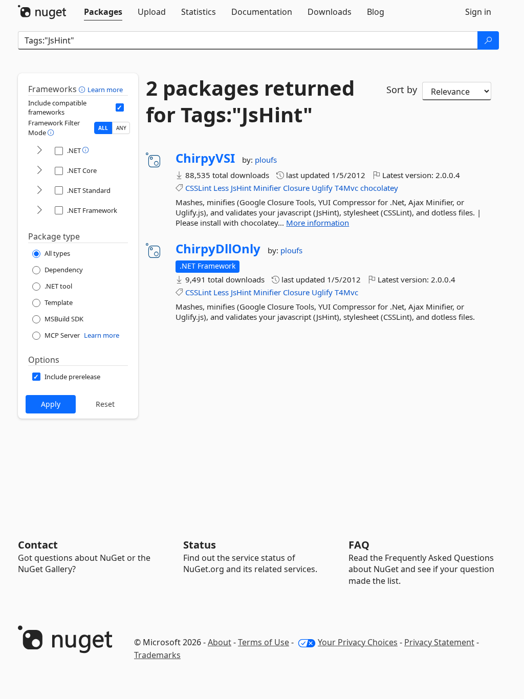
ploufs (266, 160)
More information (317, 222)
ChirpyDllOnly (218, 248)
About (219, 642)
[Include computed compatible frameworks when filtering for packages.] (120, 107)
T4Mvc (346, 188)
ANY (121, 128)
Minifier (267, 188)
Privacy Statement (439, 642)
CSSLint (198, 188)
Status (199, 545)
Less (221, 188)
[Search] (488, 40)
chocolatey (379, 188)
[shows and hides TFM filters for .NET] (39, 151)
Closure (296, 188)
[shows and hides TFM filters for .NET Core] (39, 171)
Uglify (322, 188)
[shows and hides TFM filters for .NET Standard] (39, 191)
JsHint (241, 188)
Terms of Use (263, 642)
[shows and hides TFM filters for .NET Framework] (39, 211)
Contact (38, 545)
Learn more (105, 89)
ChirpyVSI (205, 158)
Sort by (401, 89)
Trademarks (157, 655)
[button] (83, 89)
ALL (103, 128)
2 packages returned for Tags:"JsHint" (250, 101)
